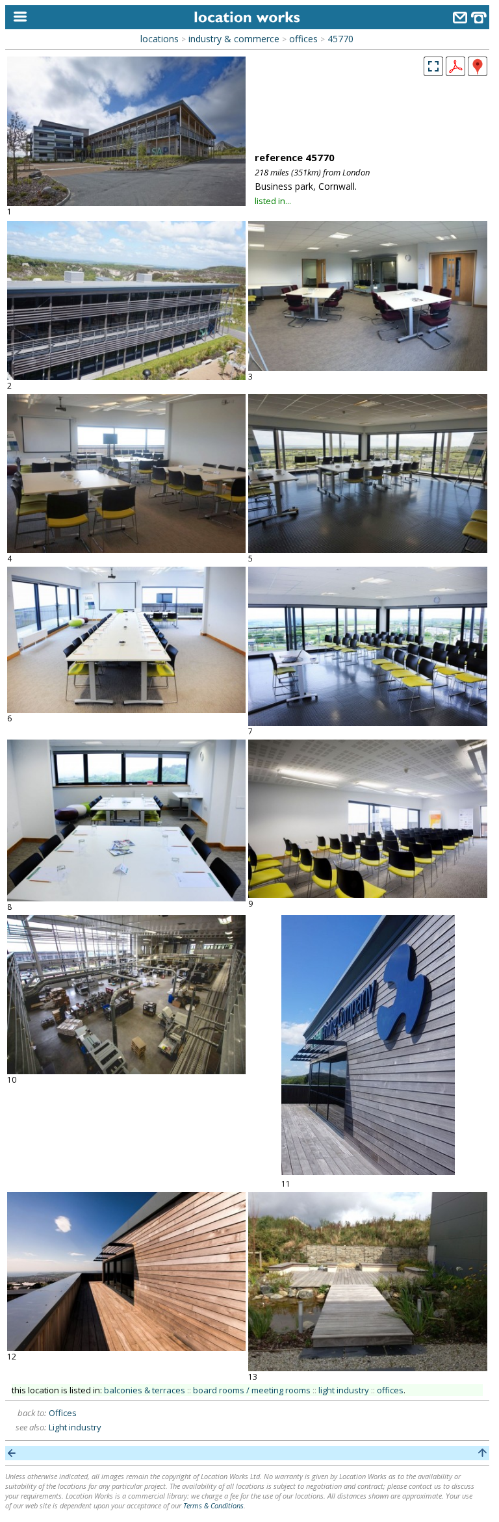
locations (159, 38)
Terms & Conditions (213, 1505)
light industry (343, 1390)
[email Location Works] (460, 19)
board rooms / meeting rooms (252, 1390)
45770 (340, 38)
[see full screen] (433, 66)
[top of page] (482, 1453)
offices (303, 38)
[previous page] (12, 1453)
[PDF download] (455, 72)
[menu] (17, 17)
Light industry (75, 1427)
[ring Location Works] (478, 19)
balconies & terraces (144, 1390)
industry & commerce (233, 38)
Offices (63, 1413)
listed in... (273, 201)
